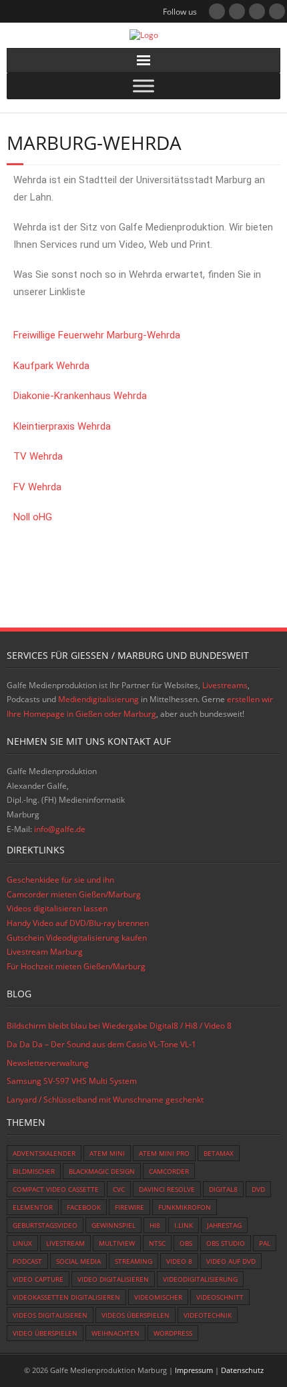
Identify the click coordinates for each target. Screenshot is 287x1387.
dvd (258, 1189)
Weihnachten (115, 1333)
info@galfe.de (59, 829)
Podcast (27, 1261)
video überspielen (45, 1333)
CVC (119, 1189)
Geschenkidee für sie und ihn (60, 879)
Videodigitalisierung (200, 1279)
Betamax (219, 1153)
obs (186, 1243)
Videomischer (158, 1297)
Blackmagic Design (102, 1171)
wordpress (173, 1333)
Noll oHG (32, 517)
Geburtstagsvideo (45, 1225)
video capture (38, 1279)
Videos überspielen (135, 1315)
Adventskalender (44, 1153)
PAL (264, 1243)
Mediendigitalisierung (98, 699)
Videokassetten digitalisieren (66, 1297)
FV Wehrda (37, 487)
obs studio (225, 1243)
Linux (22, 1243)
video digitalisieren (113, 1279)
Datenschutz (242, 1370)
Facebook (84, 1207)
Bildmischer (34, 1171)
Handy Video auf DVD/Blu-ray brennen (78, 923)
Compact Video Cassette (56, 1189)
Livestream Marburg (45, 951)
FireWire (129, 1207)
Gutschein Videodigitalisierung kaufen (77, 937)
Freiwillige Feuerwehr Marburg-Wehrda (96, 335)
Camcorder (169, 1171)
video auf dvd (231, 1261)
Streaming (133, 1261)
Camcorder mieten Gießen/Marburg (74, 894)
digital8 (223, 1189)
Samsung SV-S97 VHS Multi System (72, 1081)
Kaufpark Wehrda (51, 366)
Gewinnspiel (113, 1225)
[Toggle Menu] (143, 86)
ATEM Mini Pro (164, 1153)
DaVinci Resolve (167, 1189)
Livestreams (225, 685)
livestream (65, 1243)
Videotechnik (208, 1315)
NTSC (157, 1243)
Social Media (78, 1261)
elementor (33, 1207)
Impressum (194, 1370)
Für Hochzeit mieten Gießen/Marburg (76, 966)
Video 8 (179, 1261)
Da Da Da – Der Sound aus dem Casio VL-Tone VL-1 (101, 1044)
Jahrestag (224, 1225)
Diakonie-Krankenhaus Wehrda (80, 396)
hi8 (155, 1225)
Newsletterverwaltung (48, 1063)
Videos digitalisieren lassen (57, 908)
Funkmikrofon (184, 1207)
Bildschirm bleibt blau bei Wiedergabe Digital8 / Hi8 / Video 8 (119, 1025)
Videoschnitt (220, 1297)
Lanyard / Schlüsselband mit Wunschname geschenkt (105, 1099)
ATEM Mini (107, 1153)
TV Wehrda (38, 456)
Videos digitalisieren (50, 1315)
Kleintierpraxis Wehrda (62, 426)
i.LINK (183, 1225)
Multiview (117, 1243)
